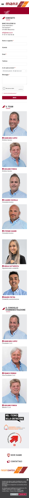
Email (4, 54)
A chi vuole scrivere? (9, 68)
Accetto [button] (14, 494)
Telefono (4, 61)
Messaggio (6, 75)
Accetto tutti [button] (23, 494)
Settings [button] (20, 491)
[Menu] (2, 4)
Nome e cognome (8, 41)
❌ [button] (27, 479)
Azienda (4, 47)
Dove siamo (16, 455)
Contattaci (16, 461)
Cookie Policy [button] (5, 491)
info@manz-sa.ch (7, 33)
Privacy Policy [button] (13, 491)
